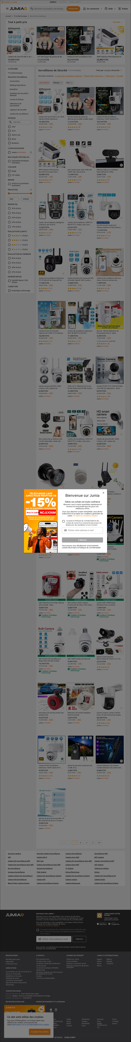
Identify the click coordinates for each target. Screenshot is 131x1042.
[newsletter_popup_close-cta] (103, 492)
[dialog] (65, 521)
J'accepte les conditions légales (85, 516)
